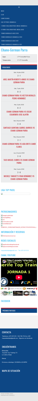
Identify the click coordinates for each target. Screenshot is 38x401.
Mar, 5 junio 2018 (19, 169)
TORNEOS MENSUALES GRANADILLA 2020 (11, 37)
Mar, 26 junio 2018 (19, 137)
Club (2, 15)
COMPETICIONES (5, 18)
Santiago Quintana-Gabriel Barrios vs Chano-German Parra (19, 129)
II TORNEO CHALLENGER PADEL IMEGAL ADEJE (12, 29)
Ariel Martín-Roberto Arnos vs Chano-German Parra (19, 81)
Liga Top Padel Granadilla (8, 22)
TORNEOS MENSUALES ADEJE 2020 (10, 33)
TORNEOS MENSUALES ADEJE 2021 (9, 41)
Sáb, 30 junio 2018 (19, 121)
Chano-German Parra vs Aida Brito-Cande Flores (19, 145)
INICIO (2, 11)
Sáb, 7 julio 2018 (19, 88)
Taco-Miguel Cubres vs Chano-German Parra (19, 161)
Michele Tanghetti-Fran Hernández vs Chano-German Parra (19, 177)
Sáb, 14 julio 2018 (19, 72)
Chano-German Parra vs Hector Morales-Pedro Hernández (19, 97)
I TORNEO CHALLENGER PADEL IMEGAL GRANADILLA (14, 26)
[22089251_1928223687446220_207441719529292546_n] (19, 227)
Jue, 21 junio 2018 (19, 153)
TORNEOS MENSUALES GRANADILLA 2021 (11, 44)
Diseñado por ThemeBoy (8, 395)
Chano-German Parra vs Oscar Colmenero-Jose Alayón (19, 113)
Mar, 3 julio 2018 (19, 104)
